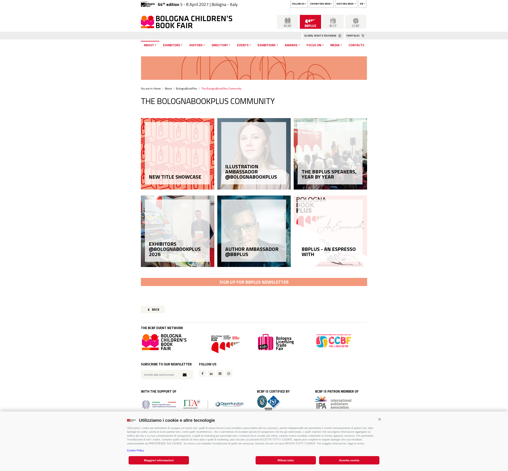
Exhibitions (267, 45)
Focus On (314, 45)
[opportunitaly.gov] (193, 404)
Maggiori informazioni (159, 460)
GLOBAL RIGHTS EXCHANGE (320, 36)
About (149, 45)
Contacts (356, 45)
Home (157, 88)
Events (243, 45)
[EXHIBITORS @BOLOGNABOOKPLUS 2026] (177, 260)
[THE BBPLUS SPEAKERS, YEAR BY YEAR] (330, 183)
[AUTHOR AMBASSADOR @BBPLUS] (253, 260)
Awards (291, 45)
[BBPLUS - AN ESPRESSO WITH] (330, 260)
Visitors (196, 45)
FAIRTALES (353, 36)
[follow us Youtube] (220, 373)
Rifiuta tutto (286, 460)
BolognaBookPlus (186, 88)
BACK (155, 309)
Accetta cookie (349, 460)
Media (335, 45)
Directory (220, 45)
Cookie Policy (135, 450)
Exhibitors (171, 45)
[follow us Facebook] (202, 373)
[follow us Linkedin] (211, 373)
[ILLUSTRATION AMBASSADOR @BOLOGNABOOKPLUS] (253, 183)
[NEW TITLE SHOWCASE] (177, 183)
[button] (379, 419)
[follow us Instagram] (228, 373)
